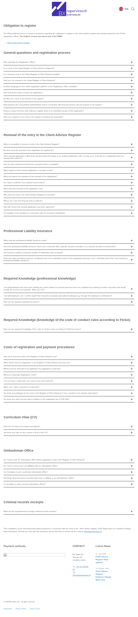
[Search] (132, 8)
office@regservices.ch (93, 531)
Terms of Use (35, 609)
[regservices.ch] (69, 9)
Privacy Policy (21, 609)
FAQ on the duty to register (18, 43)
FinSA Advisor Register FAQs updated (102, 559)
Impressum (8, 609)
